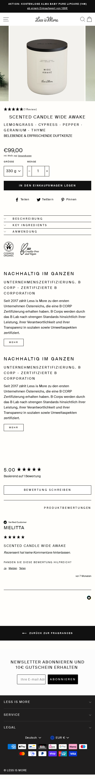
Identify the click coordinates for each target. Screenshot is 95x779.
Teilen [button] (22, 568)
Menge (31, 161)
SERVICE (12, 715)
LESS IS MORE (17, 702)
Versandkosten (25, 155)
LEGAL (10, 727)
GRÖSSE (9, 161)
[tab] (67, 508)
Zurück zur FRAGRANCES (50, 632)
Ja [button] (5, 568)
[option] (47, 6)
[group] (47, 470)
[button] (47, 109)
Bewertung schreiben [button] (47, 490)
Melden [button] (13, 568)
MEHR (13, 342)
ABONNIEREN (63, 679)
